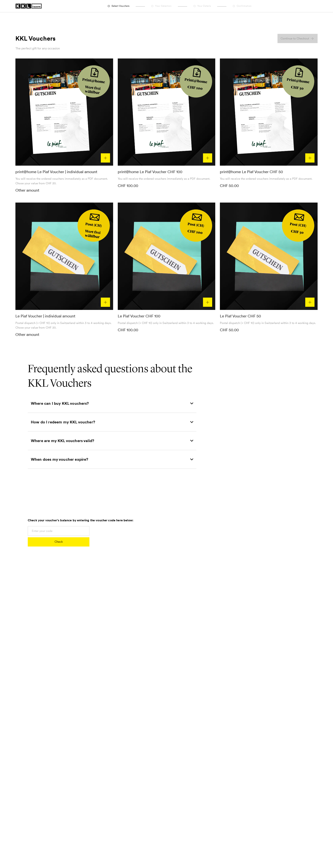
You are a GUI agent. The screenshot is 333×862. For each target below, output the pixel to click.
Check (59, 541)
